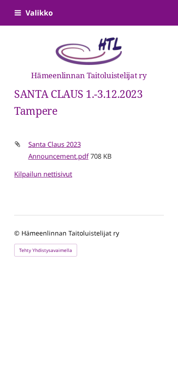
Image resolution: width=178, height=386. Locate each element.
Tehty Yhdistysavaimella (45, 250)
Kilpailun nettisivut (43, 173)
